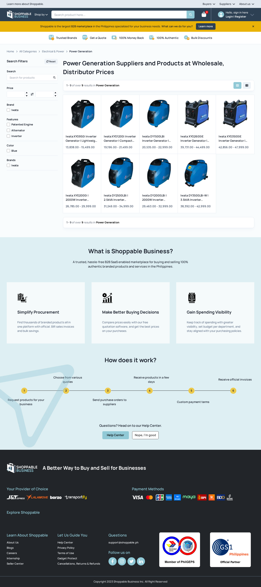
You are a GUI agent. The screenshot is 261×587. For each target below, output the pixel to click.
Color (10, 145)
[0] (204, 15)
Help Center (115, 435)
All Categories (28, 51)
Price (10, 88)
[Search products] (54, 77)
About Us (13, 542)
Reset (52, 61)
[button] (27, 92)
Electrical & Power (53, 51)
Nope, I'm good (145, 435)
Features (12, 119)
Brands (11, 160)
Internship (13, 558)
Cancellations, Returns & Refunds (79, 563)
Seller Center (15, 563)
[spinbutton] (18, 94)
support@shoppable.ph (123, 542)
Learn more (206, 26)
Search (11, 71)
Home (10, 51)
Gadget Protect (67, 558)
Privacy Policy (66, 548)
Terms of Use (66, 553)
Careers (12, 553)
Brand (10, 104)
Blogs (10, 548)
